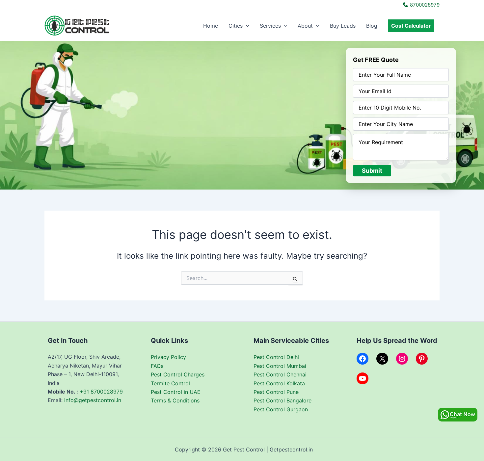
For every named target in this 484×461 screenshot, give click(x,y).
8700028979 (424, 5)
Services (270, 25)
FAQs (157, 366)
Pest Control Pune (276, 392)
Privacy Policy (168, 357)
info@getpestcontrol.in (92, 400)
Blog (371, 25)
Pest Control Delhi (276, 357)
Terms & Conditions (175, 400)
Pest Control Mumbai (280, 366)
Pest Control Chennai (280, 374)
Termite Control (170, 383)
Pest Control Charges (177, 374)
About (305, 25)
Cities (236, 25)
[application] (246, 26)
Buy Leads (343, 25)
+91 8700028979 (101, 391)
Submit (372, 170)
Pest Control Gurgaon (281, 409)
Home (210, 25)
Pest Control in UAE (176, 392)
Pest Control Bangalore (282, 400)
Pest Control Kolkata (279, 383)
